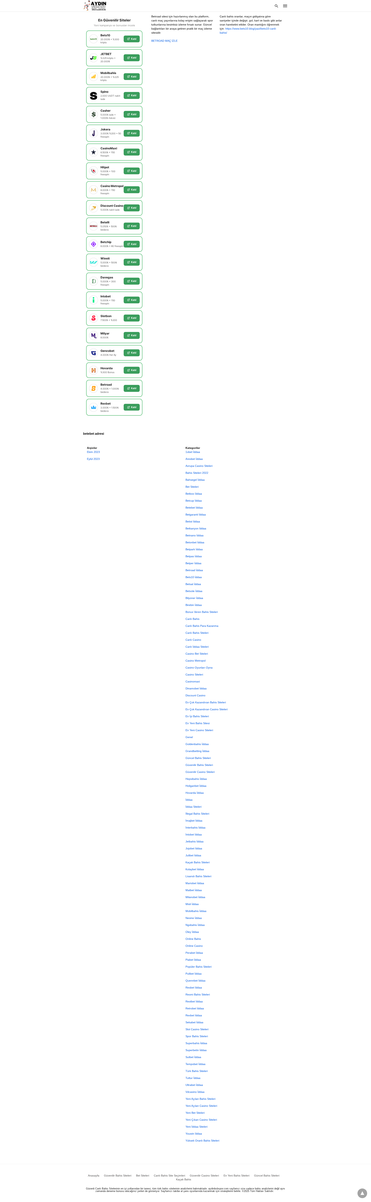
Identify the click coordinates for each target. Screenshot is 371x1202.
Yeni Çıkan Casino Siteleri (201, 1119)
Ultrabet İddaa (194, 1084)
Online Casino (194, 945)
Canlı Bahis (192, 618)
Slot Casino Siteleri (197, 1029)
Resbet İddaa (194, 987)
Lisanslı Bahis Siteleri (198, 876)
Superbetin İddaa (196, 1050)
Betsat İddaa (193, 584)
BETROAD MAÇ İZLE (164, 40)
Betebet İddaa (194, 507)
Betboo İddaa (194, 493)
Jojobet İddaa (194, 848)
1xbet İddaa (193, 451)
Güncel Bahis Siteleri (198, 758)
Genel (189, 737)
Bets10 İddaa (194, 577)
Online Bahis (193, 938)
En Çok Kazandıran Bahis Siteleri (206, 702)
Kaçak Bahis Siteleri (198, 862)
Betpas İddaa (194, 556)
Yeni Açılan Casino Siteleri (201, 1105)
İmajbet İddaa (194, 820)
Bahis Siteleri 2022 (197, 472)
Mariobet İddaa (195, 883)
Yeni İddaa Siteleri (197, 1126)
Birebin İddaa (194, 605)
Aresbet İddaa (194, 458)
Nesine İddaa (194, 918)
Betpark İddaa (194, 549)
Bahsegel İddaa (195, 479)
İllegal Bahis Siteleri (197, 813)
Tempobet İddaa (195, 1064)
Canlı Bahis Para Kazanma (202, 625)
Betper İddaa (193, 563)
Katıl (133, 38)
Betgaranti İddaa (196, 514)
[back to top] (362, 1193)
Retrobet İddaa (195, 1008)
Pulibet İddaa (194, 973)
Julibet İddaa (193, 855)
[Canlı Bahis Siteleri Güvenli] (98, 5)
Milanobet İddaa (195, 897)
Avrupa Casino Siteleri (199, 465)
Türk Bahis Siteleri (197, 1071)
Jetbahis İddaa (194, 841)
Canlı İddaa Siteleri (197, 646)
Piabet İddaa (193, 959)
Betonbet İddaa (195, 542)
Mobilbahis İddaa (196, 911)
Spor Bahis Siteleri (197, 1036)
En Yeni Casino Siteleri (199, 730)
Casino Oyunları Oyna (199, 667)
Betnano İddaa (194, 535)
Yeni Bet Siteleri (195, 1112)
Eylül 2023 (93, 458)
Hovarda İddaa (195, 792)
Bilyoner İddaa (194, 598)
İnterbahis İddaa (195, 827)
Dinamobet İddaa (196, 688)
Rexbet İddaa (194, 1015)
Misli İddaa (192, 904)
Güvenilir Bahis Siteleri (199, 764)
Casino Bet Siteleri (197, 653)
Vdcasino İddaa (195, 1091)
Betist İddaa (193, 521)
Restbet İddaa (194, 1001)
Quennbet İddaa (195, 980)
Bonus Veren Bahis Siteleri (202, 611)
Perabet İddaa (194, 952)
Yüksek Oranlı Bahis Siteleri (202, 1140)
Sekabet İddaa (194, 1022)
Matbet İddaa (194, 890)
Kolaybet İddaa (195, 869)
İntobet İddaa (194, 834)
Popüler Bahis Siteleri (199, 966)
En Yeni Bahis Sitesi (198, 723)
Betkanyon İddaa (196, 528)
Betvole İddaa (194, 591)
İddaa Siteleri (194, 806)
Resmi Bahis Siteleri (198, 994)
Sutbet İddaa (193, 1057)
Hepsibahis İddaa (196, 778)
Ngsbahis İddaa (195, 924)
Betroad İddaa (194, 570)
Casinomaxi (193, 681)
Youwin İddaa (194, 1133)
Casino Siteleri (194, 674)
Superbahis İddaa (196, 1043)
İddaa (189, 799)
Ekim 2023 (93, 451)
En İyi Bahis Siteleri (197, 716)
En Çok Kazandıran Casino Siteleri (207, 709)
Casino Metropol (196, 660)
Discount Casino (195, 695)
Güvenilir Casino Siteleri (200, 771)
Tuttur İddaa (193, 1078)
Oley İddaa (192, 931)
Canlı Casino (193, 639)
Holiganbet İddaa (196, 785)
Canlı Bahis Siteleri (197, 632)
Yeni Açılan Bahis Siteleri (200, 1098)
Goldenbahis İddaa (197, 744)
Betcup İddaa (194, 500)
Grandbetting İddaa (197, 751)
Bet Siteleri (192, 486)
